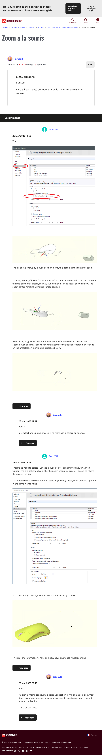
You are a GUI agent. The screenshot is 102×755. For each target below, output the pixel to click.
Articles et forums (18, 27)
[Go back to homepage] (12, 21)
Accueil (5, 27)
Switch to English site (72, 8)
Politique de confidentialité (61, 742)
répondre (23, 406)
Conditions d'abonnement (60, 747)
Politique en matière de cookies (36, 742)
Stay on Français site (91, 8)
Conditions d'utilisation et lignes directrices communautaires (24, 747)
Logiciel (41, 27)
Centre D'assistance (80, 747)
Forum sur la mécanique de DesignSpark (63, 27)
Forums (31, 27)
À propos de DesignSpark (11, 742)
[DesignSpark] (10, 735)
